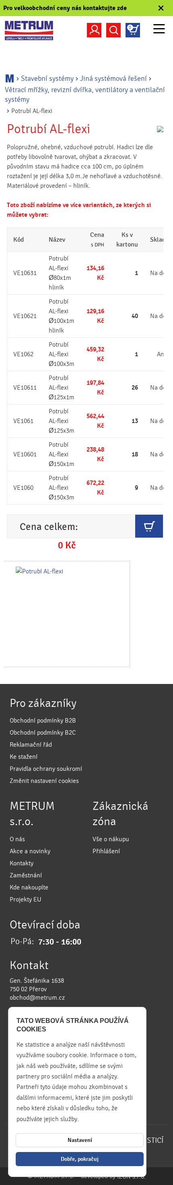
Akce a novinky (30, 851)
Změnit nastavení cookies (44, 781)
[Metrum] (29, 30)
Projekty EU (25, 899)
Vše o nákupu (111, 839)
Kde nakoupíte (29, 887)
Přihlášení (106, 851)
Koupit (149, 526)
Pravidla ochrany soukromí (46, 768)
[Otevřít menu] (159, 30)
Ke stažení (23, 756)
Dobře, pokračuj (80, 1159)
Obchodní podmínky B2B (43, 720)
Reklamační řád (31, 744)
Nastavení (80, 1140)
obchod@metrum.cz (37, 997)
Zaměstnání (26, 875)
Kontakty (21, 863)
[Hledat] (113, 30)
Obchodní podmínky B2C (43, 732)
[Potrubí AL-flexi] (67, 614)
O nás (17, 839)
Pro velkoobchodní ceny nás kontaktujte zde (65, 8)
